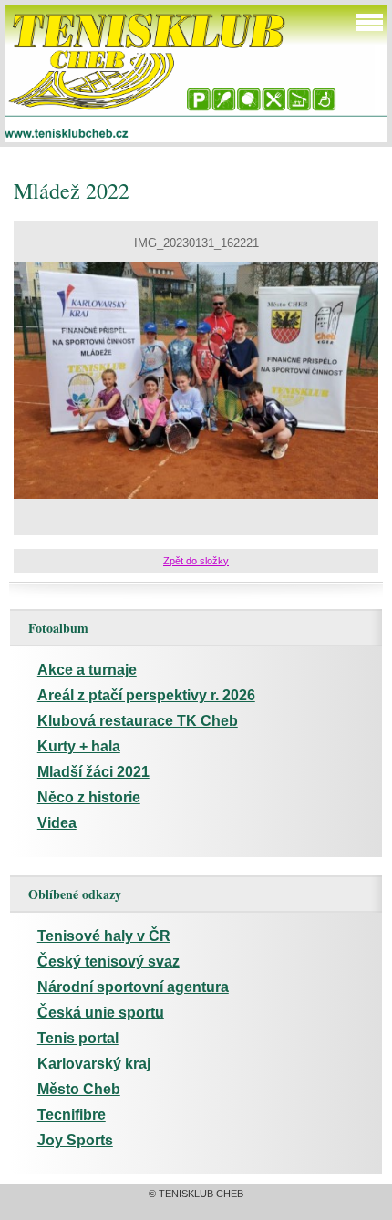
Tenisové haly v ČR (103, 936)
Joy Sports (75, 1140)
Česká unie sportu (100, 1012)
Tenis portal (78, 1038)
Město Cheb (78, 1089)
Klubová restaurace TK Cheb (137, 721)
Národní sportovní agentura (133, 987)
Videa (57, 823)
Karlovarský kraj (93, 1063)
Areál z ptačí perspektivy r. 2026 (146, 695)
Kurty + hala (78, 746)
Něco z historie (88, 797)
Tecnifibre (71, 1114)
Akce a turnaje (87, 669)
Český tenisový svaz (108, 961)
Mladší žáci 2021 (93, 772)
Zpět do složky (196, 560)
